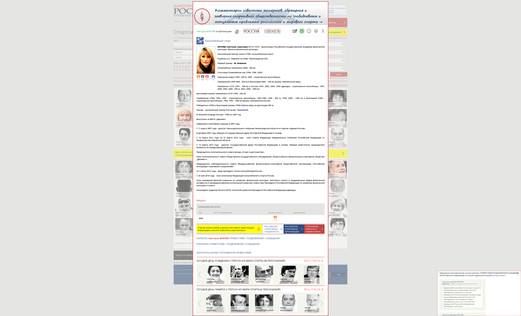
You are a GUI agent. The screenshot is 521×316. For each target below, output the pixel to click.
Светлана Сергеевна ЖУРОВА (452, 282)
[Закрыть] (323, 31)
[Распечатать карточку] (316, 31)
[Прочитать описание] (302, 31)
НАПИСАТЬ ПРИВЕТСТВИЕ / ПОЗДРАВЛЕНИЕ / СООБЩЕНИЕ (238, 238)
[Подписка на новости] (295, 31)
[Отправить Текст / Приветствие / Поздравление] (309, 31)
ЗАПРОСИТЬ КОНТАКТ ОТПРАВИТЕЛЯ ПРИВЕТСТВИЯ (223, 252)
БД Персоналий (498, 275)
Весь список (312, 260)
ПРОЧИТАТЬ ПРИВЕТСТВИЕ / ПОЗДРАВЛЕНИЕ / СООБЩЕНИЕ (228, 244)
